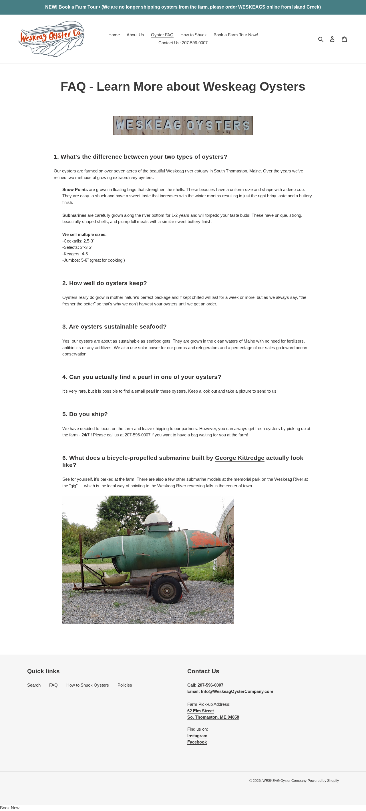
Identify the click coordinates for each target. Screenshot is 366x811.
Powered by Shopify (323, 781)
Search (34, 685)
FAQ (53, 685)
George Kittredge (239, 457)
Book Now (9, 807)
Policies (125, 685)
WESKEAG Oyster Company (284, 781)
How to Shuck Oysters (87, 685)
